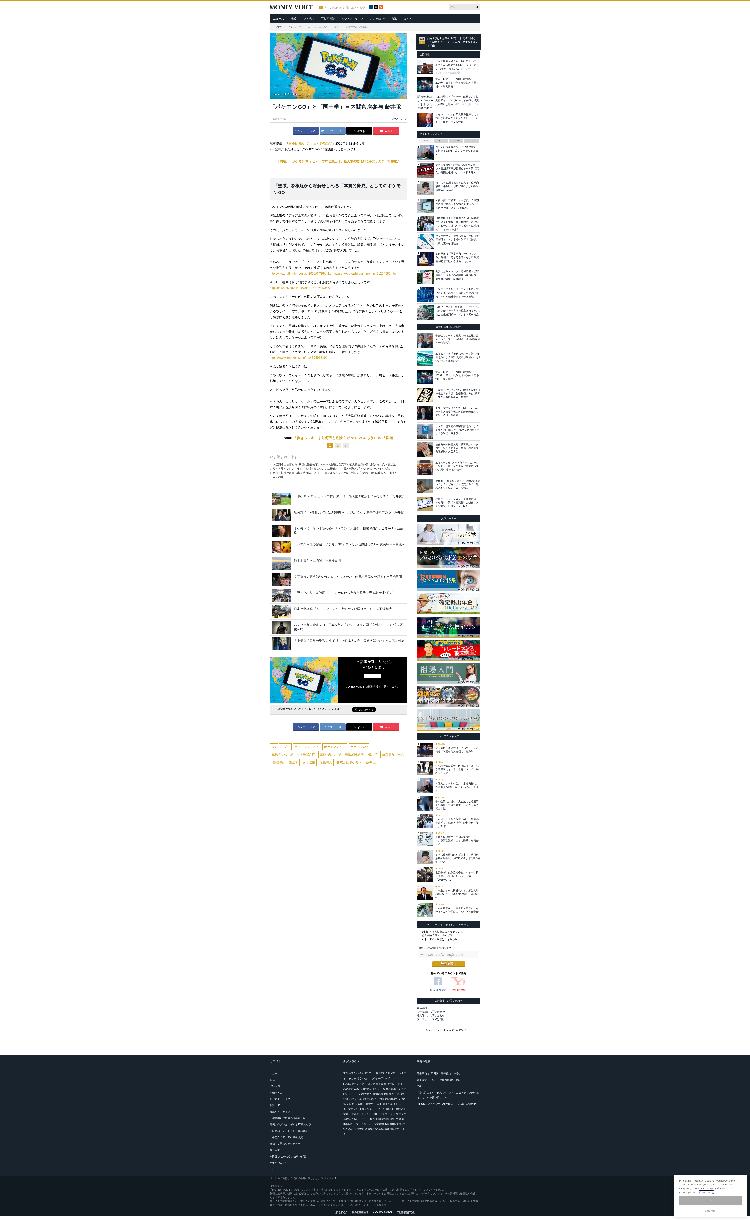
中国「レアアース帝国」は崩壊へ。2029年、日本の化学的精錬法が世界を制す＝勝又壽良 (457, 82)
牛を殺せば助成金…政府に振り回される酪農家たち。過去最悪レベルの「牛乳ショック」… (457, 769)
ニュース (278, 18)
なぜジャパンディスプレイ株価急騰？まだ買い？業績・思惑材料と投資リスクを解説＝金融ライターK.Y (457, 502)
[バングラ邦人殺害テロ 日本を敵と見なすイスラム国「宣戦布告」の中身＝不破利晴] (281, 627)
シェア (301, 131)
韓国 (365, 1078)
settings (710, 1210)
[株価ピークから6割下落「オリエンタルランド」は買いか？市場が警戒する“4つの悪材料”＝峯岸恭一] (425, 467)
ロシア (371, 1083)
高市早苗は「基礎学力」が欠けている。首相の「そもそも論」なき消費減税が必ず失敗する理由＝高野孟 (457, 257)
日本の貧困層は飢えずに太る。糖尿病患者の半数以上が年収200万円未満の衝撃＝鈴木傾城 (457, 186)
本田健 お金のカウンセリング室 (288, 1156)
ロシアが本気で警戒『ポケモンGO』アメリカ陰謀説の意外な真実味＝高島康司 (349, 544)
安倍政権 (309, 762)
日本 (376, 1104)
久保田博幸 (355, 1078)
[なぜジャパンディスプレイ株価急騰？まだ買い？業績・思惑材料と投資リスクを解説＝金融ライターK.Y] (425, 504)
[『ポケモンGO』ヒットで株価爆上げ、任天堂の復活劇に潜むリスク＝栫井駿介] (281, 499)
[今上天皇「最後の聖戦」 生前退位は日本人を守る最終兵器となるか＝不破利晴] (281, 643)
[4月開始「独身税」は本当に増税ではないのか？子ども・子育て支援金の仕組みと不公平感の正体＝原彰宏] (425, 486)
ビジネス (471, 141)
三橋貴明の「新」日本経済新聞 (310, 143)
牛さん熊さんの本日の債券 (358, 1072)
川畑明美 (379, 1072)
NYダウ (383, 1113)
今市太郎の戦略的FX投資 (387, 1119)
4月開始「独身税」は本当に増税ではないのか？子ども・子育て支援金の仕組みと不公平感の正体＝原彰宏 (457, 484)
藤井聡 (371, 762)
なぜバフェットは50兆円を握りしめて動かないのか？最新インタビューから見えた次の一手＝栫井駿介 (457, 118)
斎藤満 (369, 1128)
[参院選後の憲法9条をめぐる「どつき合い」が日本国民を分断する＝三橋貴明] (281, 579)
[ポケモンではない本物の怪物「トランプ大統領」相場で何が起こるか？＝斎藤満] (281, 531)
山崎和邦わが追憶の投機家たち (287, 1118)
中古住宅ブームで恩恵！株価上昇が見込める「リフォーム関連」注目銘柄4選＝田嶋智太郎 (457, 339)
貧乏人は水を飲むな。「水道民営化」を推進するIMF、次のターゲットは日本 (457, 151)
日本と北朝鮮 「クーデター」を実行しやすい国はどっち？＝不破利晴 (343, 608)
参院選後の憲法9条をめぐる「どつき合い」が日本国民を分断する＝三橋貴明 (348, 576)
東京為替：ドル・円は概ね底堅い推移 (438, 1080)
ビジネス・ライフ (352, 18)
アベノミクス (359, 1083)
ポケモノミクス (335, 746)
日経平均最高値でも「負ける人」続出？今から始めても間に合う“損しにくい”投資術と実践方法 (457, 65)
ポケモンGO (359, 746)
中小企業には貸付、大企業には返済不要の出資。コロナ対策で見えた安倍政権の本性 (457, 805)
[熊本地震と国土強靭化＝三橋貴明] (281, 563)
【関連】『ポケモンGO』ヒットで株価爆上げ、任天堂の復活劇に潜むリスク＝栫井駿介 (338, 161)
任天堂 (373, 754)
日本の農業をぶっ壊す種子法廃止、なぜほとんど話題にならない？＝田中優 (457, 910)
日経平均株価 (387, 1104)
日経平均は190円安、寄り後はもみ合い (439, 1073)
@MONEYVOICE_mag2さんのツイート (448, 1030)
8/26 (419, 1086)
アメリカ (393, 1113)
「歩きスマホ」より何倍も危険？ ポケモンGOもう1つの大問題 (343, 438)
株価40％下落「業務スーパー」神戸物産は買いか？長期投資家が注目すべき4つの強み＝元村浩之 (457, 357)
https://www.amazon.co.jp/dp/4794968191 (299, 357)
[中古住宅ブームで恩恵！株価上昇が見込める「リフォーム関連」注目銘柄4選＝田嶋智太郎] (425, 340)
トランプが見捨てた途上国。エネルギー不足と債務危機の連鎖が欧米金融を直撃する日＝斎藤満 (457, 412)
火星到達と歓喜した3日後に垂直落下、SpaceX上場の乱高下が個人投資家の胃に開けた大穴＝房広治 (334, 464)
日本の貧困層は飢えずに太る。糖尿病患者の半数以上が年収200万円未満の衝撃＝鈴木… (457, 858)
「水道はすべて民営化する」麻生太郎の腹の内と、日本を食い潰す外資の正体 (457, 894)
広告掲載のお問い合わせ (431, 1011)
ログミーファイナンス (384, 1078)
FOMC (347, 1083)
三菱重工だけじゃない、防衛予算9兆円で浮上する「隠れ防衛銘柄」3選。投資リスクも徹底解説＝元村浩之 (457, 394)
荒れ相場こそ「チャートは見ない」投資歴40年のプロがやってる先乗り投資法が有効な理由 (457, 100)
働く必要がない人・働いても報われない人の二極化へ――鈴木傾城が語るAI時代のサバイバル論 (331, 468)
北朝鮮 (387, 1093)
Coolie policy (706, 1192)
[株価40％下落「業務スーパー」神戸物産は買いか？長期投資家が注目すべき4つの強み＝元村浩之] (425, 358)
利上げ (396, 1093)
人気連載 (375, 18)
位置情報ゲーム (393, 754)
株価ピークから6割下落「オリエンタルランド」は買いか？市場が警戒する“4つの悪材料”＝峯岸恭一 (457, 466)
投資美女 (275, 1150)
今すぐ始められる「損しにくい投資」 (345, 7)
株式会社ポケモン (349, 762)
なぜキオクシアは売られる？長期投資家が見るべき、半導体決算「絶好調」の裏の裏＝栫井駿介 (457, 239)
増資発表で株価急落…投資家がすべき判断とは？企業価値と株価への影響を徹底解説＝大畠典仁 (457, 448)
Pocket (387, 131)
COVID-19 (360, 1088)
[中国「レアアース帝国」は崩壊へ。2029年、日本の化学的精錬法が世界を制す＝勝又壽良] (425, 377)
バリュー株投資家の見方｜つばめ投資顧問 (373, 1098)
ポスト (360, 131)
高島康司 (348, 1088)
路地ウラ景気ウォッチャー (285, 1143)
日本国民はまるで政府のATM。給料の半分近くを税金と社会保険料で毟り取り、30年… (457, 823)
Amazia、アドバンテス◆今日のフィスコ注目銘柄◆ (446, 1103)
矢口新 (350, 1104)
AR (274, 746)
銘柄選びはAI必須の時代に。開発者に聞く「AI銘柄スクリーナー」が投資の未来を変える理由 (452, 42)
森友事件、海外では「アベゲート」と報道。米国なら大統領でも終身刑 (457, 750)
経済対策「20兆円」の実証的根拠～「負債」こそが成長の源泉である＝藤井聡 (349, 512)
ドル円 (401, 1083)
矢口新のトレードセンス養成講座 (289, 1130)
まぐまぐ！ (330, 1178)
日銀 (375, 1113)
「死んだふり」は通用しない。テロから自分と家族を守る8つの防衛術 (343, 592)
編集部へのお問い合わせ (431, 1015)
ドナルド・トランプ (360, 1113)
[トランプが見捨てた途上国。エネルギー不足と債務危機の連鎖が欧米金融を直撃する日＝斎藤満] (425, 413)
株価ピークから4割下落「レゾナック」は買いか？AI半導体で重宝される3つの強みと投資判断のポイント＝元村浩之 (458, 310)
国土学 (293, 762)
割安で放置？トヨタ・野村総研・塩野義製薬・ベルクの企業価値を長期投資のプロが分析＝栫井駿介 (457, 275)
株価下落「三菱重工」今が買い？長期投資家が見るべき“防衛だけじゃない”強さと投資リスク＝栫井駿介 (457, 204)
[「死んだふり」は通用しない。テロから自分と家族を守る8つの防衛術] (281, 595)
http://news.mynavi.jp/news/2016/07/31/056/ (300, 288)
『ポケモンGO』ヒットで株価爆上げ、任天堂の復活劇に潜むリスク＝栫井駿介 (349, 496)
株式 (293, 18)
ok (710, 1200)
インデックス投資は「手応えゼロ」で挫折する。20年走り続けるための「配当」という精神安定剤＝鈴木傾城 (457, 293)
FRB (369, 1119)
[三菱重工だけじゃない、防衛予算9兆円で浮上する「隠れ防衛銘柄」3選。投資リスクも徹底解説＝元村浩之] (425, 395)
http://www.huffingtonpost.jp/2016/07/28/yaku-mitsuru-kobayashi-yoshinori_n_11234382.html (333, 273)
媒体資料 (422, 1007)
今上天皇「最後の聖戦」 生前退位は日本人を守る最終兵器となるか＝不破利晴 (349, 640)
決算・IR (409, 18)
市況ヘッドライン (280, 1111)
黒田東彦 (381, 1083)
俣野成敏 (390, 1072)
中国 (368, 1088)
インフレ (377, 1088)
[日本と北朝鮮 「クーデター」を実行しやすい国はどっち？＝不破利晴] (281, 611)
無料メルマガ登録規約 (430, 948)
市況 (394, 18)
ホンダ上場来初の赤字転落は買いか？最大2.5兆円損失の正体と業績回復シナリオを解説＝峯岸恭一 (457, 430)
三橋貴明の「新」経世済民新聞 (342, 754)
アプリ (285, 746)
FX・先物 (308, 18)
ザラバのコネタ (279, 1162)
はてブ (328, 131)
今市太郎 (359, 1128)
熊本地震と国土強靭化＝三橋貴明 (317, 560)
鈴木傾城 (378, 1128)
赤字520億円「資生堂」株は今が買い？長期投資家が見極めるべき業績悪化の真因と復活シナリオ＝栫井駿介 (457, 168)
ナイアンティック (307, 746)
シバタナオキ (364, 1093)
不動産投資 (328, 18)
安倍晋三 (360, 1104)
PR (271, 1169)
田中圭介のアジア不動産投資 (286, 1137)
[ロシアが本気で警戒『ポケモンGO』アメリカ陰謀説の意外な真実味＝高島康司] (281, 547)
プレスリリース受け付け (431, 1019)
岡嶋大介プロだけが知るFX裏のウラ (290, 1124)
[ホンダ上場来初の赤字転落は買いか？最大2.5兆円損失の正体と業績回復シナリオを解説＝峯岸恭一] (425, 431)
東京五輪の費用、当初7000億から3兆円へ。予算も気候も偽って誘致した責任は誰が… (457, 840)
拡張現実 (326, 762)
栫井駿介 (392, 1083)
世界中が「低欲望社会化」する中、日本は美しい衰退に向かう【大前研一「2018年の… (457, 876)
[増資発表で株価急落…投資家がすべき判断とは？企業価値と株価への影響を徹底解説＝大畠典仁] (425, 449)
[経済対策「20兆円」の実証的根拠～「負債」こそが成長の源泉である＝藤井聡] (281, 515)
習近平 (369, 1104)
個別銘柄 (278, 762)
